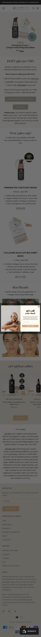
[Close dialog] (39, 306)
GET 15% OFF (30, 326)
